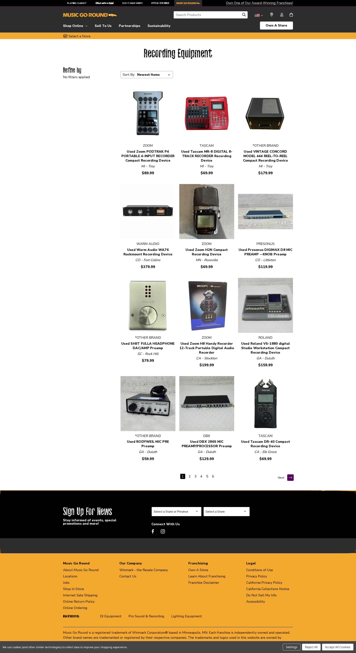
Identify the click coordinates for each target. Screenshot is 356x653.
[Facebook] (153, 531)
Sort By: (129, 74)
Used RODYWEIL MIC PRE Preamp (148, 443)
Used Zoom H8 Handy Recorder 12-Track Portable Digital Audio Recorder (206, 348)
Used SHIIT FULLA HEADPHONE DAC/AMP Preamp (148, 345)
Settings (291, 647)
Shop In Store (73, 589)
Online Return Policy (79, 601)
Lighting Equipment (186, 616)
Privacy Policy (256, 576)
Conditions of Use (259, 570)
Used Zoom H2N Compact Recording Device (207, 252)
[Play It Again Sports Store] (132, 3)
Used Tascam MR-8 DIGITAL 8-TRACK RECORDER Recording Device (207, 156)
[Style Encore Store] (160, 3)
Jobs (66, 582)
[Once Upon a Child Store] (105, 3)
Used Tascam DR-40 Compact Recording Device (265, 443)
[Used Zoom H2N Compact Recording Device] (206, 211)
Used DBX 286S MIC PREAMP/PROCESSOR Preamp (207, 443)
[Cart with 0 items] (291, 15)
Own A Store (276, 25)
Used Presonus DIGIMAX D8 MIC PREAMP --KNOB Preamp (265, 252)
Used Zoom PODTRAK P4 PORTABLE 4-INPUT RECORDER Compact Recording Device (147, 156)
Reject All (311, 647)
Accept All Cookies (337, 647)
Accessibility (255, 601)
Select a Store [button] (79, 36)
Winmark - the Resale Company (143, 570)
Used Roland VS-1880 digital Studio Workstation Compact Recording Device (265, 348)
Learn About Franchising (206, 576)
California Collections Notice (267, 589)
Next (281, 478)
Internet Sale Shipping (80, 595)
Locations (70, 576)
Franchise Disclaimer (203, 582)
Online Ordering (75, 608)
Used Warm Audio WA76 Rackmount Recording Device (148, 252)
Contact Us (127, 576)
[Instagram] (163, 531)
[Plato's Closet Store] (77, 3)
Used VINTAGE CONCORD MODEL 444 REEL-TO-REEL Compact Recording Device (265, 156)
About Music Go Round (81, 570)
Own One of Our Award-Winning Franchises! (259, 3)
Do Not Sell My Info (261, 595)
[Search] (244, 15)
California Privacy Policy (264, 582)
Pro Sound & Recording (146, 616)
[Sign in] (281, 15)
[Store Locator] (271, 14)
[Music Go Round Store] (188, 3)
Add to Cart (148, 113)
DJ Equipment (110, 616)
